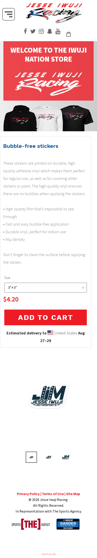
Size (7, 278)
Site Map (73, 493)
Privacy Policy (28, 493)
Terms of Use (53, 493)
